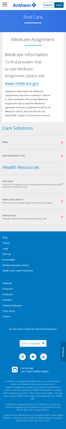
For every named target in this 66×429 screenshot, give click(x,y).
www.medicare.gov (22, 83)
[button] (5, 5)
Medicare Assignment (32, 39)
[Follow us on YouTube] (44, 357)
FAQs (5, 142)
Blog (4, 237)
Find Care (31, 184)
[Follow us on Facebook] (22, 357)
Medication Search (27, 201)
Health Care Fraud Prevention (17, 270)
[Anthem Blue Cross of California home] (24, 5)
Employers (7, 294)
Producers (7, 288)
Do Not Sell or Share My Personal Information (33, 329)
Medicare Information (26, 54)
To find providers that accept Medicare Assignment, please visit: (25, 68)
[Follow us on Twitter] (33, 357)
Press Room (8, 311)
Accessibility (8, 259)
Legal (5, 248)
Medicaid (7, 283)
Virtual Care (24, 217)
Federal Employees (12, 305)
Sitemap (6, 254)
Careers (6, 316)
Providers (7, 299)
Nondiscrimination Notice (15, 265)
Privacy (6, 242)
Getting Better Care (13, 155)
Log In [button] (59, 5)
